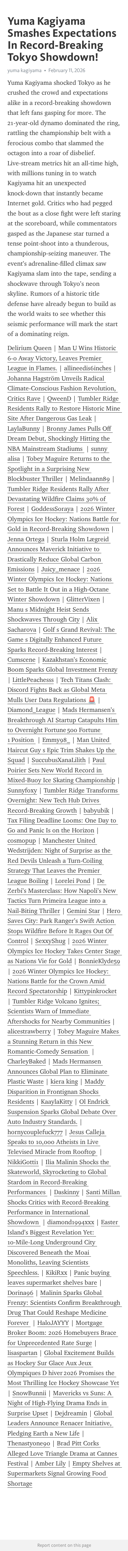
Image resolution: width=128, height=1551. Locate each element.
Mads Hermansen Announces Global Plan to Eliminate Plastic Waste (58, 1071)
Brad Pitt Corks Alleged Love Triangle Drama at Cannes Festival (63, 1453)
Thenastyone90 (28, 1443)
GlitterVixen (83, 599)
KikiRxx (56, 1272)
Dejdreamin (71, 1413)
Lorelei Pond (72, 881)
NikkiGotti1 (23, 1162)
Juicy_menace (60, 569)
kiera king (64, 1081)
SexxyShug (50, 941)
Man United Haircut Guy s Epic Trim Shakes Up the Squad (62, 750)
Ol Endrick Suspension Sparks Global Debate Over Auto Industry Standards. (62, 1112)
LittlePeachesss (33, 680)
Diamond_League (31, 710)
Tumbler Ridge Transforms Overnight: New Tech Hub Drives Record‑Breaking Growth (63, 800)
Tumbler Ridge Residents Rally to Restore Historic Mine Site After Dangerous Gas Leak (64, 409)
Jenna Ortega (25, 539)
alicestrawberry (29, 1031)
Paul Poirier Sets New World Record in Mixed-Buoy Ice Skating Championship (61, 770)
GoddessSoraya (52, 509)
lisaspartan (22, 1353)
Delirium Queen (29, 348)
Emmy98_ (56, 740)
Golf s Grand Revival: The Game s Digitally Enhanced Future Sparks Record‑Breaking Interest (62, 640)
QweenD (59, 398)
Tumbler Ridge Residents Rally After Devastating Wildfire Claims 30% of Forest (59, 499)
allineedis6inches (87, 368)
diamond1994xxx (70, 1222)
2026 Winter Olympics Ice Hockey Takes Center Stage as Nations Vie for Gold (64, 951)
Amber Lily (50, 1463)
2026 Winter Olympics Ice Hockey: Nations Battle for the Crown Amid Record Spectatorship (59, 981)
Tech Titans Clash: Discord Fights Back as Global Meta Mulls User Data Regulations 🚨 (60, 690)
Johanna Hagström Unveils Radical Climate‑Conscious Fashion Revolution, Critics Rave (62, 388)
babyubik (96, 810)
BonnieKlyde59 (99, 961)
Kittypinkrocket (95, 991)
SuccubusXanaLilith (59, 760)
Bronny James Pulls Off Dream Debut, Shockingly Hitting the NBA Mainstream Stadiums (60, 439)
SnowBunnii (29, 1393)
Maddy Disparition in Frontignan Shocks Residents (56, 1091)
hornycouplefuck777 (35, 1132)
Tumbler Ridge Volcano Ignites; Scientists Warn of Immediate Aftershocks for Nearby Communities (58, 1011)
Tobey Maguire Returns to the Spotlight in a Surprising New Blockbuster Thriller (59, 469)
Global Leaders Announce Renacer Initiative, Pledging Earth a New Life (60, 1423)
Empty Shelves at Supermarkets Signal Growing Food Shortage (64, 1473)
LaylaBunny (23, 428)
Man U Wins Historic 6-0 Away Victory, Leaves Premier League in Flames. (62, 358)
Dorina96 (20, 1293)
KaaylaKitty (57, 1101)
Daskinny (66, 1192)
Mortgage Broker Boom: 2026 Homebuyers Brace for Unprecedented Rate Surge (62, 1333)
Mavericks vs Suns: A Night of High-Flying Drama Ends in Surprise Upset (60, 1403)
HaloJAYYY (53, 1323)
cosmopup (21, 840)
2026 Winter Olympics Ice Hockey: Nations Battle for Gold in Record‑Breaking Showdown (64, 519)
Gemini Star (83, 911)
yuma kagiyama (24, 70)
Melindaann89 (90, 479)
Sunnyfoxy (22, 790)
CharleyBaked (26, 1061)
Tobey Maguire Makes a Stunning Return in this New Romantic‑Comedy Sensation (64, 1041)
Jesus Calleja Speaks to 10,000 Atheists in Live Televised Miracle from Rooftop (56, 1142)
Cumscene (21, 660)
